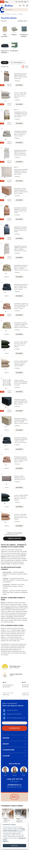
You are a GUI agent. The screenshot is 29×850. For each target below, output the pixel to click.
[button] (14, 62)
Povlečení (5, 578)
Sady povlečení (7, 572)
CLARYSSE (8, 607)
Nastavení (6, 841)
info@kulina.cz (14, 785)
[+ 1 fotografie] (6, 210)
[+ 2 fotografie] (6, 76)
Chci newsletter (14, 728)
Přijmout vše (14, 845)
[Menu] (1, 5)
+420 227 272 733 (14, 779)
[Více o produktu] (6, 95)
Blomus (3, 602)
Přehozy (5, 590)
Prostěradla (6, 584)
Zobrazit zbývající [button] (14, 538)
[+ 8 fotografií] (6, 152)
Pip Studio (10, 616)
